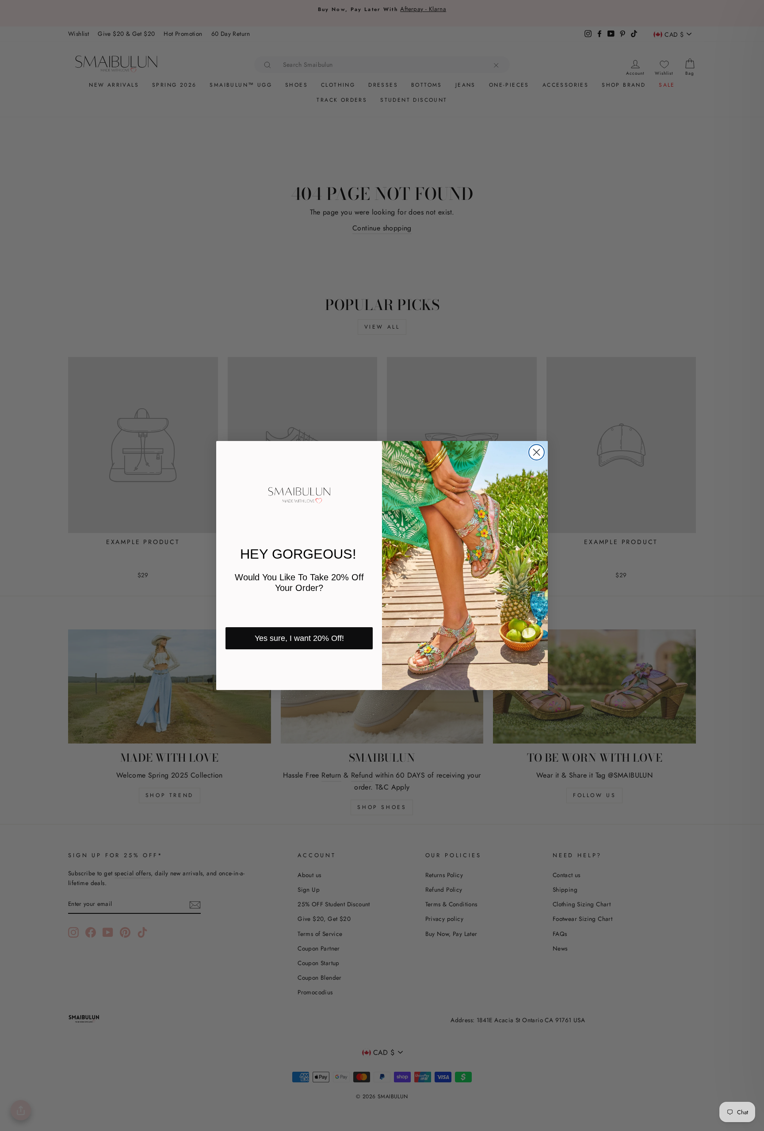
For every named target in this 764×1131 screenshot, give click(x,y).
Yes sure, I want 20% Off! (299, 638)
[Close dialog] (536, 452)
